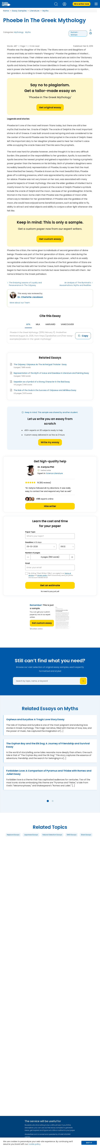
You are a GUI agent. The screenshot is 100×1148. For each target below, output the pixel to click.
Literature (34, 10)
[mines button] (28, 557)
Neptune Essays (13, 835)
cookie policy (34, 1144)
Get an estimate (50, 585)
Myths (46, 10)
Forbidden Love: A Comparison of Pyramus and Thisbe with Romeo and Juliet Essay (48, 772)
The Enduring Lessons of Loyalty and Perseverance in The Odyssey (25, 284)
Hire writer (50, 506)
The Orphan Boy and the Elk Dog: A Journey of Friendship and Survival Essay (48, 745)
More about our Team (20, 302)
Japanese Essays (31, 835)
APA (28, 324)
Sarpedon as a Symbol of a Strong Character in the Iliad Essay (42, 381)
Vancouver (67, 324)
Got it (89, 1143)
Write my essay (50, 442)
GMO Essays (71, 835)
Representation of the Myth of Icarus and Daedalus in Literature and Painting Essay (51, 373)
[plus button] (72, 557)
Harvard (50, 324)
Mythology (19, 32)
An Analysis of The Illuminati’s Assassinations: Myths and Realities (75, 284)
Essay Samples (19, 10)
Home (6, 10)
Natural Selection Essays (52, 835)
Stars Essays (86, 835)
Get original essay (50, 107)
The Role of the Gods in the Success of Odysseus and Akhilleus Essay (45, 390)
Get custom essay (50, 239)
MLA (38, 324)
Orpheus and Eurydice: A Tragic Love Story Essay (35, 719)
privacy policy (42, 575)
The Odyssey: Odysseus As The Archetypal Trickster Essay (40, 364)
